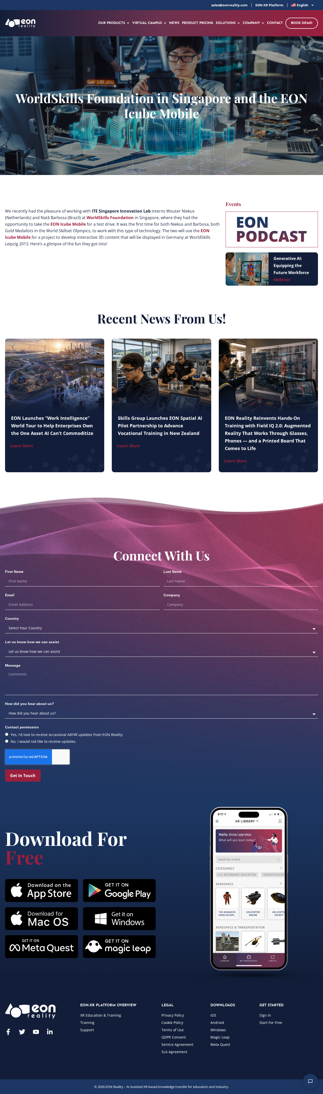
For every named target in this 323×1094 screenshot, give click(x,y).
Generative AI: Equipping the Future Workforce (291, 265)
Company (172, 595)
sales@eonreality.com (229, 5)
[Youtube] (36, 1032)
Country (12, 618)
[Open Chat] (310, 1081)
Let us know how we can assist (32, 642)
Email (9, 595)
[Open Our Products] (128, 23)
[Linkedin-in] (50, 1032)
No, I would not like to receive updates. (43, 741)
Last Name (173, 572)
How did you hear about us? (29, 704)
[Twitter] (22, 1032)
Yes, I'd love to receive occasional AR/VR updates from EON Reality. (67, 734)
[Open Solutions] (238, 23)
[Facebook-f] (8, 1032)
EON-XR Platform (269, 5)
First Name (14, 572)
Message (12, 665)
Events (233, 203)
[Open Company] (262, 23)
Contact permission (22, 727)
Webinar (282, 279)
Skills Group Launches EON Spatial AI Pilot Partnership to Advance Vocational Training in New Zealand (160, 425)
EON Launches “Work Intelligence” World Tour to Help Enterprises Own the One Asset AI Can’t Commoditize (52, 425)
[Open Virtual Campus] (165, 23)
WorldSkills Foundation (110, 217)
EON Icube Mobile (68, 224)
